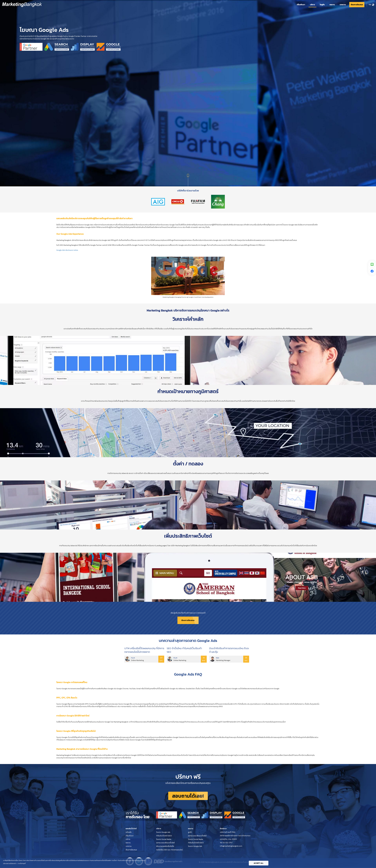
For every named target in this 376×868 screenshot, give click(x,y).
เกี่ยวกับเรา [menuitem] (301, 4)
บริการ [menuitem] (312, 4)
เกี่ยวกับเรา (129, 835)
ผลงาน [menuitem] (332, 4)
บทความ (129, 846)
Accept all (258, 863)
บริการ (128, 839)
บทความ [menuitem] (343, 4)
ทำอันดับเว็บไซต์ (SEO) (164, 835)
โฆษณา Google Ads (163, 832)
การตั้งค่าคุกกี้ (22, 864)
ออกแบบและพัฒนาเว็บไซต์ (165, 842)
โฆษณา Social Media (163, 839)
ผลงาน (128, 842)
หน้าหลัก (129, 832)
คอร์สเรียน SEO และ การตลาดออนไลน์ (169, 849)
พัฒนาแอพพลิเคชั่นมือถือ (165, 846)
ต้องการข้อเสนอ (188, 620)
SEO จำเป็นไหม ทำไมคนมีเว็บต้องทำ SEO (184, 650)
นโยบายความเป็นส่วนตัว (9, 864)
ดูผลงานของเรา (188, 203)
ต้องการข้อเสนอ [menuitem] (357, 4)
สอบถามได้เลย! (188, 796)
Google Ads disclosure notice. (67, 250)
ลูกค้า (190, 832)
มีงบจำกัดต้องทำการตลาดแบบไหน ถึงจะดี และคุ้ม (229, 650)
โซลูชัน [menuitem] (322, 4)
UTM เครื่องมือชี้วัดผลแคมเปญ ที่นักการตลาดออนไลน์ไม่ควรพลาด (144, 650)
